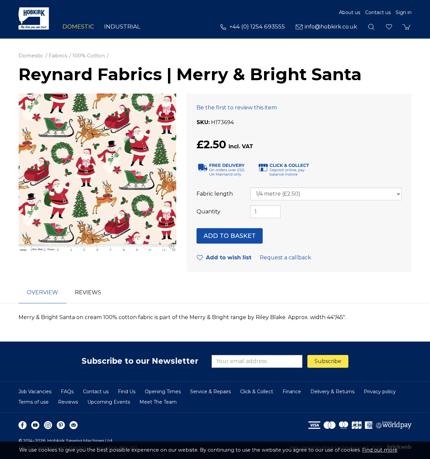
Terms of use (33, 402)
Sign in (404, 12)
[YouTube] (35, 425)
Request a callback (285, 257)
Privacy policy (380, 392)
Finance (292, 392)
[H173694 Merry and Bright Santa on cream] (97, 172)
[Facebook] (22, 425)
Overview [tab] (42, 292)
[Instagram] (48, 425)
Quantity (208, 211)
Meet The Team (158, 402)
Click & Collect (256, 392)
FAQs (67, 392)
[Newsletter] (73, 425)
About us (349, 12)
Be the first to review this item (237, 107)
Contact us (378, 12)
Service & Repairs (210, 392)
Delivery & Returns (332, 392)
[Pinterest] (60, 425)
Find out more (379, 450)
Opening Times (163, 392)
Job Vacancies (34, 392)
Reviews (68, 402)
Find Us (126, 392)
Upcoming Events (108, 402)
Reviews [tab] (88, 292)
